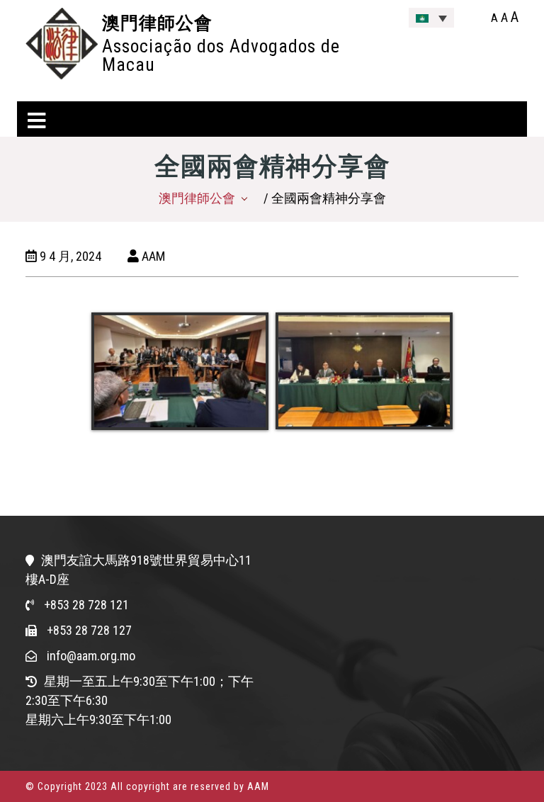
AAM (152, 256)
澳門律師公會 (157, 22)
